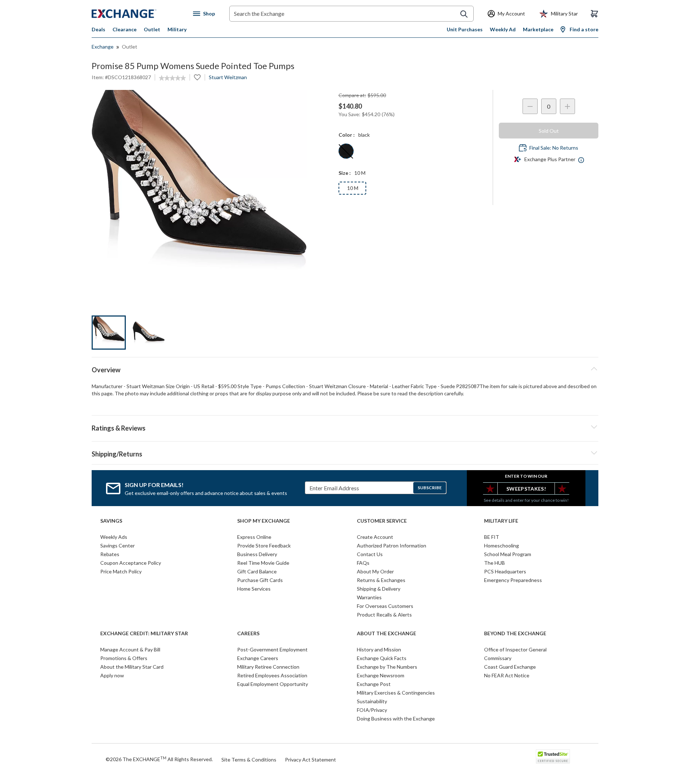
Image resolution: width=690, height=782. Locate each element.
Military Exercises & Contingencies (396, 693)
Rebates (109, 554)
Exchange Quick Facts (381, 658)
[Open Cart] (594, 13)
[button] (345, 427)
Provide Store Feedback (264, 545)
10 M (352, 188)
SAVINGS (111, 521)
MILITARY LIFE (501, 521)
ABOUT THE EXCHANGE (386, 633)
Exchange (103, 47)
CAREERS (248, 633)
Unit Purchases (465, 29)
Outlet (152, 29)
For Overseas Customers (385, 606)
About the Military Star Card (132, 667)
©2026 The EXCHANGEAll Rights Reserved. (159, 759)
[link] (172, 78)
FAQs (363, 563)
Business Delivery (257, 554)
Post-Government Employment (272, 649)
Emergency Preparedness (513, 580)
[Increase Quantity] (567, 106)
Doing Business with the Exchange (396, 718)
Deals (98, 29)
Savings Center (117, 545)
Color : (347, 135)
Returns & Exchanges (381, 580)
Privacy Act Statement (310, 759)
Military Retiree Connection (268, 667)
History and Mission (379, 649)
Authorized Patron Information (391, 545)
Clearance (124, 29)
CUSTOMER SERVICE (382, 521)
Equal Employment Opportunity (272, 684)
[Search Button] (464, 14)
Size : (345, 173)
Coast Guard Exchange (510, 667)
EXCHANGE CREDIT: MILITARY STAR (144, 633)
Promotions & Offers (123, 658)
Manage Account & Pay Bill (130, 649)
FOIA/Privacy (372, 710)
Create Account (375, 537)
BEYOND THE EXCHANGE (515, 633)
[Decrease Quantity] (530, 106)
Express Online (254, 537)
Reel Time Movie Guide (263, 563)
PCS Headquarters (505, 571)
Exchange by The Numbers (387, 667)
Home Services (254, 589)
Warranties (369, 597)
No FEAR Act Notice (506, 675)
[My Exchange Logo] (137, 13)
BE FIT (491, 537)
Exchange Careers (257, 658)
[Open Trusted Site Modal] (553, 756)
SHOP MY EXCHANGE (263, 521)
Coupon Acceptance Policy (130, 563)
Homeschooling (501, 545)
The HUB (494, 563)
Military (177, 29)
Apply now (112, 675)
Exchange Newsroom (380, 675)
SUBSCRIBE (430, 487)
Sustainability (372, 701)
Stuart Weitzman (228, 77)
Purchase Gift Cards (260, 580)
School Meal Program (507, 554)
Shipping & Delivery (378, 589)
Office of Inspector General (515, 649)
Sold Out (549, 131)
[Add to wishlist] (197, 77)
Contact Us (370, 554)
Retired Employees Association (272, 675)
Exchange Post (374, 684)
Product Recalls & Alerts (384, 614)
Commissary (497, 658)
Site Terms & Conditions (248, 759)
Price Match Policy (121, 571)
